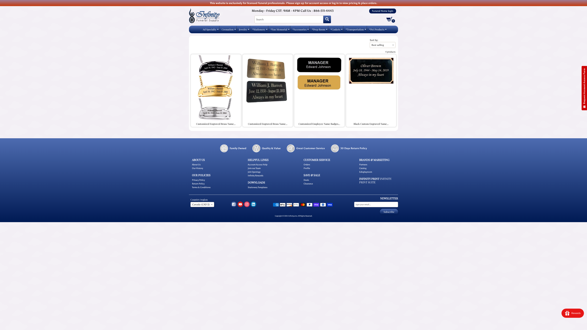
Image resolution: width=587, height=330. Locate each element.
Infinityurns (292, 216)
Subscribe (389, 211)
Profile (307, 168)
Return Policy (198, 183)
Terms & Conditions (201, 187)
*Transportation (356, 30)
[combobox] (289, 19)
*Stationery (260, 30)
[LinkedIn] (253, 204)
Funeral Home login (382, 11)
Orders (307, 164)
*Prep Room (319, 30)
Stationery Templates (257, 187)
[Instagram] (247, 204)
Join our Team (254, 168)
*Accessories (301, 30)
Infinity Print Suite (375, 180)
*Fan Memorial (280, 30)
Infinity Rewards (255, 175)
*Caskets (336, 30)
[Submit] (327, 19)
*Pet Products (378, 30)
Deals (306, 180)
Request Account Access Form (584, 86)
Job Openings (254, 172)
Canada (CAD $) (201, 204)
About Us (196, 164)
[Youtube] (240, 204)
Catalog (362, 168)
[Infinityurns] (204, 15)
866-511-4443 (324, 11)
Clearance (308, 183)
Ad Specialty (211, 30)
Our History (197, 168)
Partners (363, 164)
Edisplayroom (365, 172)
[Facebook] (233, 204)
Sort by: (374, 40)
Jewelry (244, 30)
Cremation (229, 30)
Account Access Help (257, 164)
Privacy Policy (198, 180)
